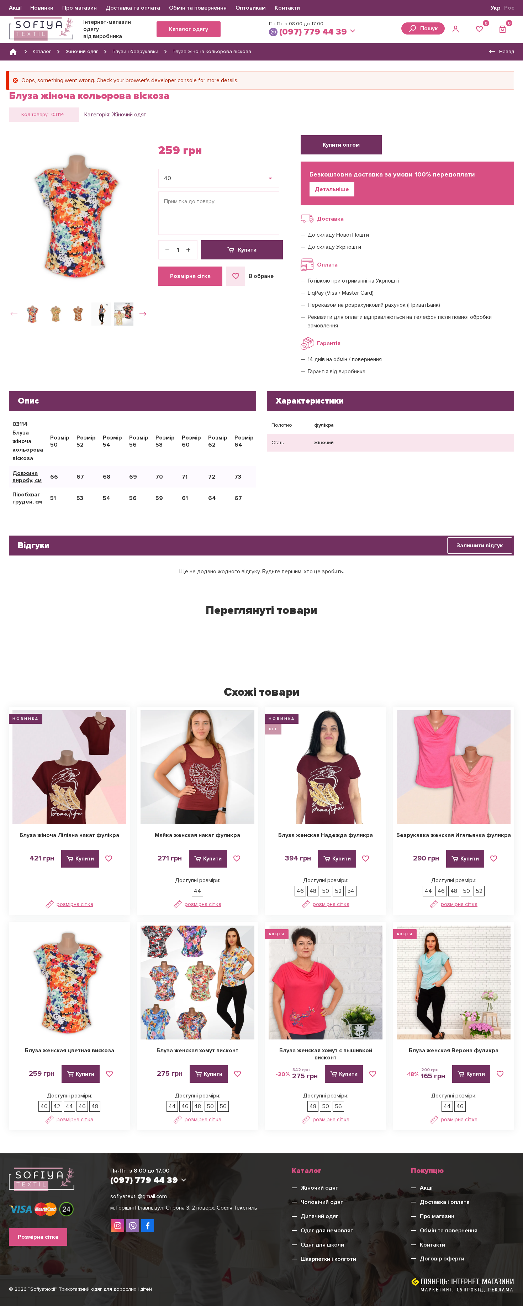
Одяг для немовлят (327, 1230)
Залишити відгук (479, 545)
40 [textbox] (167, 178)
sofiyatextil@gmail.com (138, 1196)
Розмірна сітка (190, 276)
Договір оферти (442, 1258)
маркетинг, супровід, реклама (467, 1289)
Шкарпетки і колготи (328, 1259)
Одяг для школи (322, 1244)
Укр (496, 7)
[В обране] (109, 858)
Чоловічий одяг (322, 1202)
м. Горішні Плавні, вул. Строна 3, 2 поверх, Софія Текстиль (183, 1207)
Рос (509, 7)
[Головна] (13, 51)
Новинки (41, 7)
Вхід (456, 29)
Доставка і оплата (445, 1202)
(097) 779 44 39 (313, 32)
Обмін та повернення (198, 7)
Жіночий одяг (129, 114)
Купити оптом (341, 144)
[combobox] (218, 178)
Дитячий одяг (319, 1216)
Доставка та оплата (133, 7)
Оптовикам (251, 7)
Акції (15, 7)
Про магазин (79, 7)
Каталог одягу (188, 29)
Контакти (287, 7)
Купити (247, 249)
